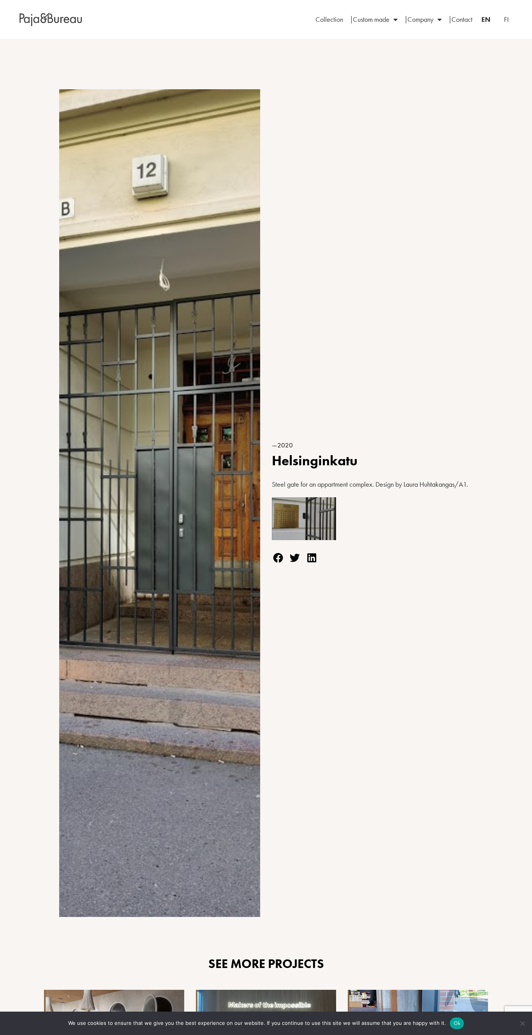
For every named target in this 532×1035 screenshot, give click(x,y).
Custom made (371, 19)
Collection (329, 19)
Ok (457, 1023)
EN (485, 19)
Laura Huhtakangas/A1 (435, 484)
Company (420, 19)
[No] (522, 1023)
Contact (461, 19)
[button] (278, 558)
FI (506, 19)
